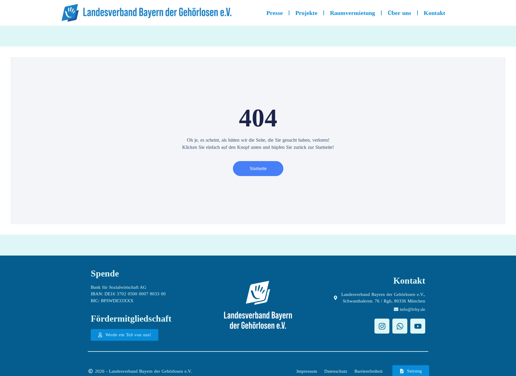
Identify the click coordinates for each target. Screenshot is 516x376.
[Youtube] (417, 326)
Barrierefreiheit (368, 371)
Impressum (307, 371)
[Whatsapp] (399, 326)
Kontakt (434, 13)
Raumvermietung (352, 13)
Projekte (306, 13)
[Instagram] (381, 326)
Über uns (399, 13)
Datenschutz (335, 371)
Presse (274, 13)
